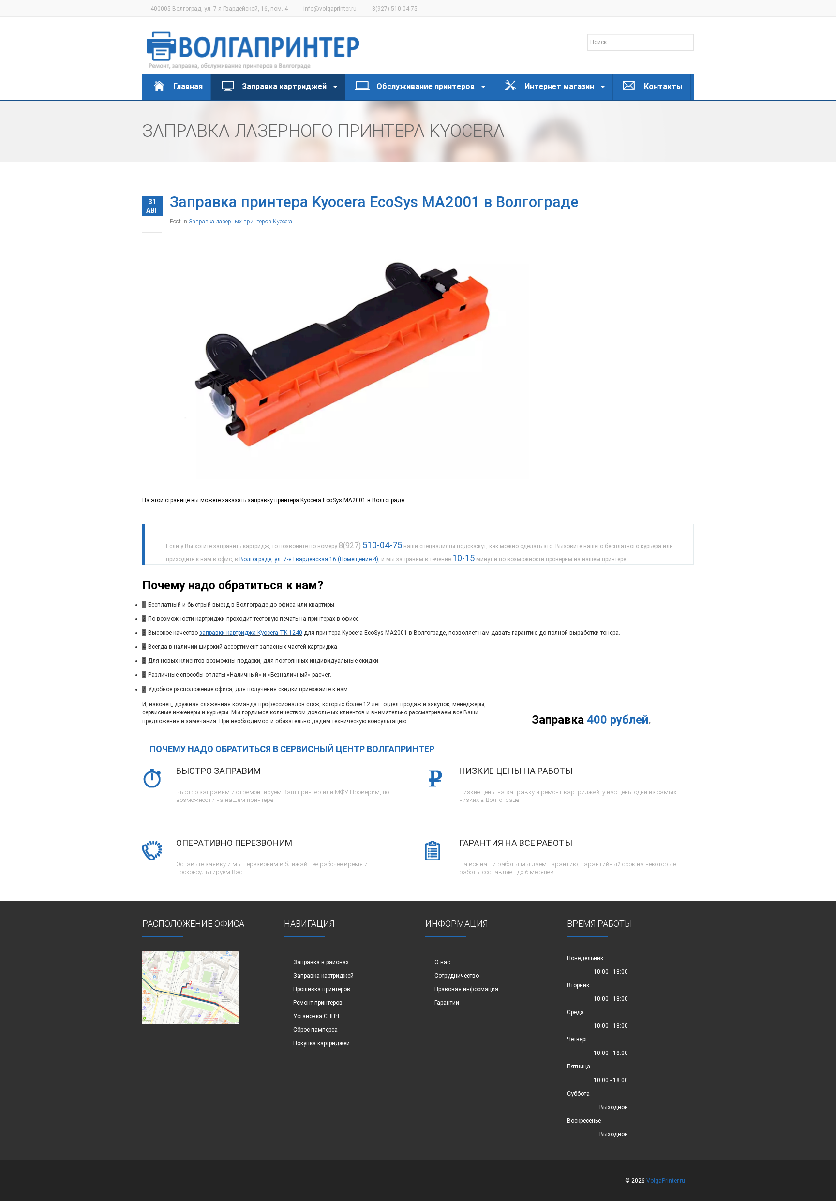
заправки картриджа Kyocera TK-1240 (250, 632)
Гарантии (446, 1002)
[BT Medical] (253, 45)
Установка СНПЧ (316, 1016)
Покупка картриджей (321, 1043)
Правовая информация (466, 989)
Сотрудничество (456, 975)
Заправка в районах (321, 962)
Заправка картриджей (323, 975)
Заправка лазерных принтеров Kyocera (240, 221)
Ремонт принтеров (318, 1002)
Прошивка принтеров (321, 989)
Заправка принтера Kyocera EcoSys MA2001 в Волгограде (374, 202)
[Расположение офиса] (190, 987)
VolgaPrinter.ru (665, 1180)
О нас (442, 962)
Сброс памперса (315, 1029)
